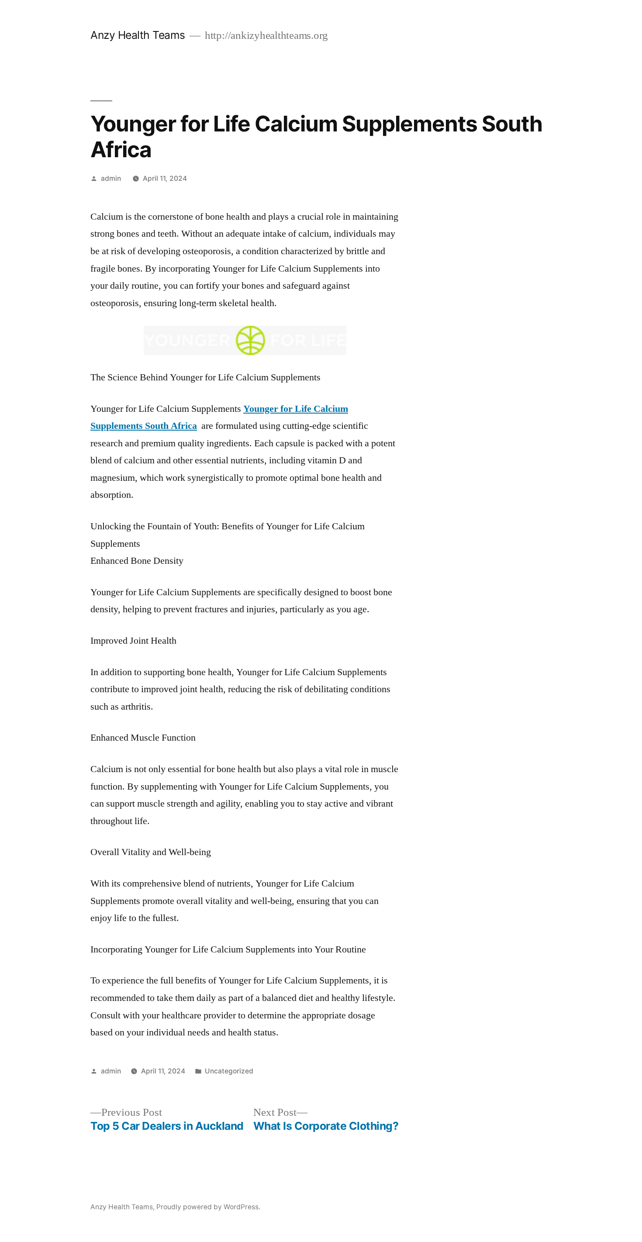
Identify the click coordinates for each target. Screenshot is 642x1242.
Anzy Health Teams (137, 34)
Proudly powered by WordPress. (208, 1207)
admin (111, 178)
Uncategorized (229, 1071)
